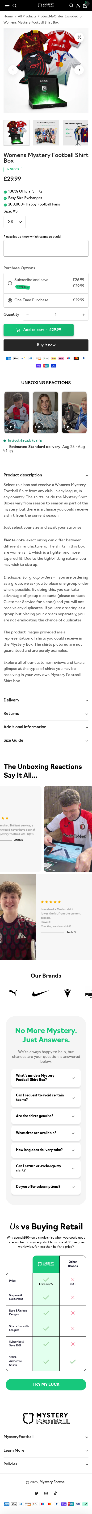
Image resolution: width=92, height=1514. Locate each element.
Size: (11, 211)
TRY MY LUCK (46, 1385)
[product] (79, 37)
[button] (7, 5)
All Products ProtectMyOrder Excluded (48, 16)
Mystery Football (53, 1482)
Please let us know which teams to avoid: (32, 236)
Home (8, 16)
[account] (78, 5)
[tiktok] (55, 1493)
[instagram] (46, 1493)
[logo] (46, 5)
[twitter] (36, 1493)
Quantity (11, 315)
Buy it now (46, 345)
